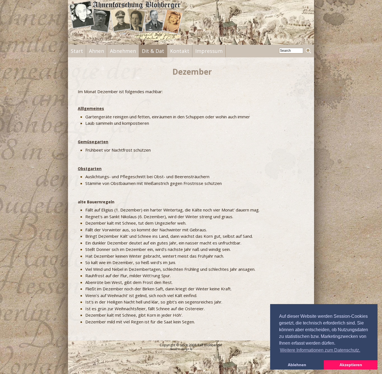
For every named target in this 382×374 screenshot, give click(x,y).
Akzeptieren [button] (350, 365)
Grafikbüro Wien (202, 349)
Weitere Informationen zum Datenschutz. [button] (320, 350)
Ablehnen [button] (297, 365)
